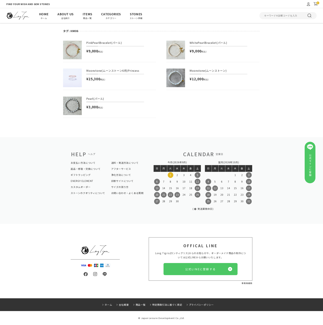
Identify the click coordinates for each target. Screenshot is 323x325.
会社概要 (124, 304)
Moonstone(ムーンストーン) (208, 71)
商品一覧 (141, 304)
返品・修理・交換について (86, 168)
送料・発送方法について (125, 162)
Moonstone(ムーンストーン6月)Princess (112, 71)
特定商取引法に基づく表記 (167, 304)
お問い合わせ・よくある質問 (127, 193)
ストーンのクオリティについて (88, 193)
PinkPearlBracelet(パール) (104, 43)
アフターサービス (121, 168)
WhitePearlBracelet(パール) (208, 43)
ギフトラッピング (81, 175)
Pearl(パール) (95, 99)
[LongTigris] (17, 16)
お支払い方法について (83, 162)
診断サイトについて (122, 181)
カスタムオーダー (81, 187)
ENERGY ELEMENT (82, 181)
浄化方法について (121, 175)
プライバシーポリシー (201, 304)
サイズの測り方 (120, 187)
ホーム (108, 304)
